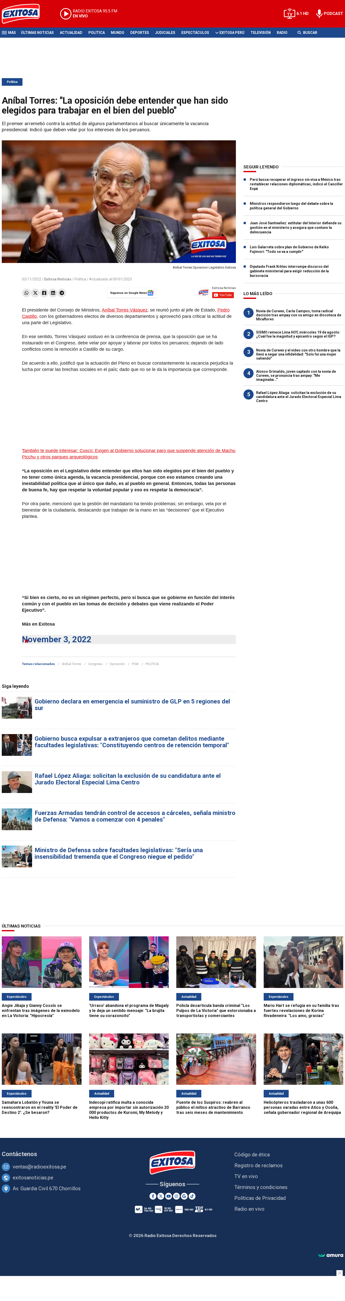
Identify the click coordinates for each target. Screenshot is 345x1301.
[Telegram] (61, 293)
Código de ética (252, 1155)
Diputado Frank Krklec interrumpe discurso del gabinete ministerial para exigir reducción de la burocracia (289, 271)
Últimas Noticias (37, 33)
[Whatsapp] (26, 293)
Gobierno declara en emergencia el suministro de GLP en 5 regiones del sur (132, 705)
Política (96, 33)
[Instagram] (176, 1196)
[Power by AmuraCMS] (330, 1255)
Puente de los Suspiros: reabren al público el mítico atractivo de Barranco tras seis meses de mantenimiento (213, 1107)
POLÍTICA (152, 664)
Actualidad (71, 33)
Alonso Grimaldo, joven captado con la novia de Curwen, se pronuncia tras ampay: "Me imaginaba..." (296, 375)
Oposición (117, 664)
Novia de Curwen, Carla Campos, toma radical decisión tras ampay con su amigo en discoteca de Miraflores (298, 315)
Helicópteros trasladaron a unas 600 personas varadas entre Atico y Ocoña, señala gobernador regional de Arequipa (302, 1107)
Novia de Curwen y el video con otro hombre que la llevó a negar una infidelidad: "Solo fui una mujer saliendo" (298, 354)
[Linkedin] (52, 293)
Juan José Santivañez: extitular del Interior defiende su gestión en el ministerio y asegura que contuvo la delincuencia (295, 227)
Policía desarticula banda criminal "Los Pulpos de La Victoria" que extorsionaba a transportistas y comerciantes (216, 1010)
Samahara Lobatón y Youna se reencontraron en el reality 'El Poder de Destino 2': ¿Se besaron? (40, 1107)
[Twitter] (35, 293)
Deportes (139, 33)
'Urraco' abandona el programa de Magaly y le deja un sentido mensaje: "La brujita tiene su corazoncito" (129, 1010)
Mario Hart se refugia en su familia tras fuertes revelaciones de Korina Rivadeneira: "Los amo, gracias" (301, 1010)
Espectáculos (195, 33)
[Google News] (184, 1196)
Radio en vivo (249, 1209)
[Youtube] (168, 1196)
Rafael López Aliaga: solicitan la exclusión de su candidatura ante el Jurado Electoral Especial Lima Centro (128, 779)
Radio (282, 33)
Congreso (95, 664)
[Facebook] (44, 293)
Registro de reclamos (258, 1165)
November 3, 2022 (56, 639)
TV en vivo (246, 1176)
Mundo (117, 33)
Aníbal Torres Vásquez (124, 310)
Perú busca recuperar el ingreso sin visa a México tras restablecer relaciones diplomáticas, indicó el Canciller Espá (296, 184)
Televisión (261, 33)
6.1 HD (303, 13)
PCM (135, 664)
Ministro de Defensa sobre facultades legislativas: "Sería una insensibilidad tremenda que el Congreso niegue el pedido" (119, 853)
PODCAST (333, 13)
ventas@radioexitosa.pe (39, 1167)
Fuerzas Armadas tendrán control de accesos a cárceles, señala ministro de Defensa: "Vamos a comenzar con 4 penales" (135, 816)
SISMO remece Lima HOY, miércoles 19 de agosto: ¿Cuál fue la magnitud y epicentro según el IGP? (298, 334)
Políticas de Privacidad (260, 1198)
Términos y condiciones (260, 1187)
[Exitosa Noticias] (24, 14)
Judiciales (165, 33)
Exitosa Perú (231, 33)
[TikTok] (192, 1196)
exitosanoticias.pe (33, 1178)
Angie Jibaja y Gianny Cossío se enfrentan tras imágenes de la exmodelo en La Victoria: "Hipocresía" (41, 1010)
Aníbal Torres (71, 664)
